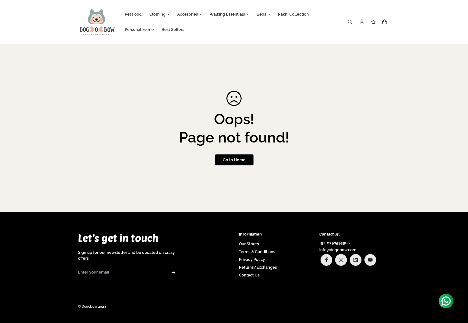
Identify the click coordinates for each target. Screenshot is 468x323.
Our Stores (249, 244)
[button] (383, 22)
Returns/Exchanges (258, 267)
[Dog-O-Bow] (97, 22)
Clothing (157, 14)
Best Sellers (173, 29)
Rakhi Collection (293, 14)
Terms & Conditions (257, 251)
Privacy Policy (252, 259)
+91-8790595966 (334, 243)
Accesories (187, 14)
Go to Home (234, 160)
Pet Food (133, 14)
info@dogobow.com (337, 249)
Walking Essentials (227, 14)
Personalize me (139, 29)
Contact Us (249, 275)
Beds (261, 14)
